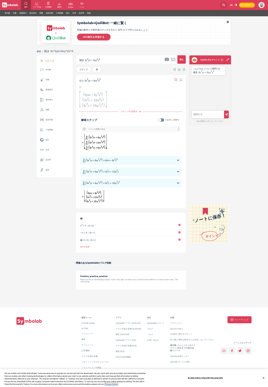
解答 (39, 51)
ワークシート (88, 334)
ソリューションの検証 (92, 367)
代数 (47, 80)
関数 (47, 110)
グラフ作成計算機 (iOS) (126, 346)
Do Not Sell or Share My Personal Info (205, 378)
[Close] (263, 378)
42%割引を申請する (94, 37)
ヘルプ (150, 334)
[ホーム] (29, 325)
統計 (47, 140)
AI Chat (85, 328)
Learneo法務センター (180, 356)
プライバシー (176, 323)
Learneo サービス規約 (180, 362)
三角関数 (49, 130)
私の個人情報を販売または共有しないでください (192, 340)
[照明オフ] (236, 5)
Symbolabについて (155, 323)
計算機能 (86, 350)
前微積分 (49, 90)
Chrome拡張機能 (123, 357)
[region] (134, 378)
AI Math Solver (88, 323)
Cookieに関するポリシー (181, 334)
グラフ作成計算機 (90, 356)
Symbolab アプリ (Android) (128, 323)
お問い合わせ (153, 340)
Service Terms (176, 329)
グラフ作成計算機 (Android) (128, 329)
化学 (47, 150)
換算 (47, 170)
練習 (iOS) (120, 351)
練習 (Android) (122, 334)
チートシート (88, 345)
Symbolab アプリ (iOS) (126, 340)
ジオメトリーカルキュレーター (96, 362)
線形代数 (49, 120)
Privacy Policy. (111, 384)
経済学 (48, 160)
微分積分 (49, 100)
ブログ (150, 329)
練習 (84, 339)
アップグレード (247, 5)
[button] (167, 61)
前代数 (48, 70)
